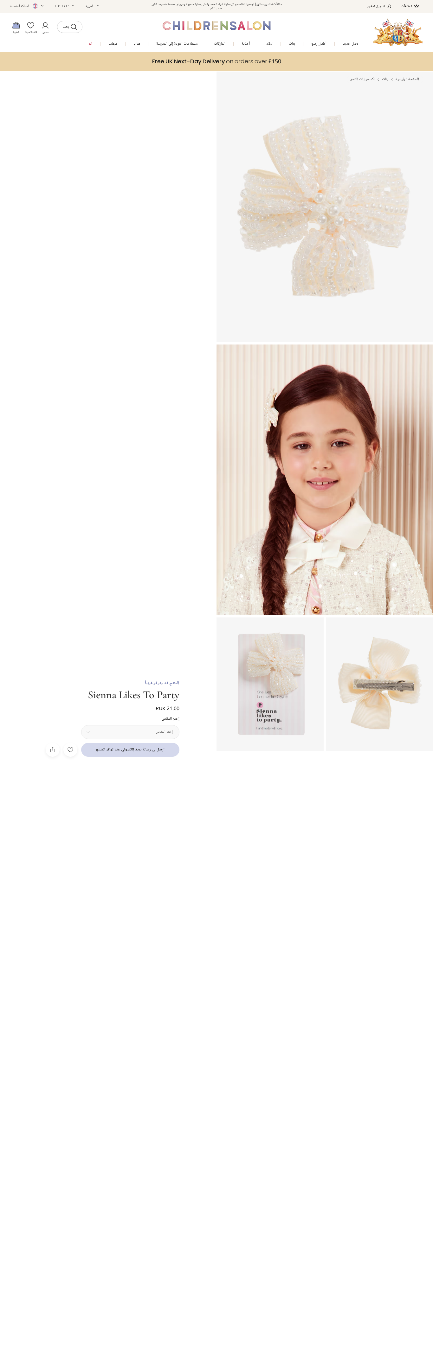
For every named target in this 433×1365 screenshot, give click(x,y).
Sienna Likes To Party (133, 694)
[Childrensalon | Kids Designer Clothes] (398, 32)
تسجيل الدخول (376, 6)
